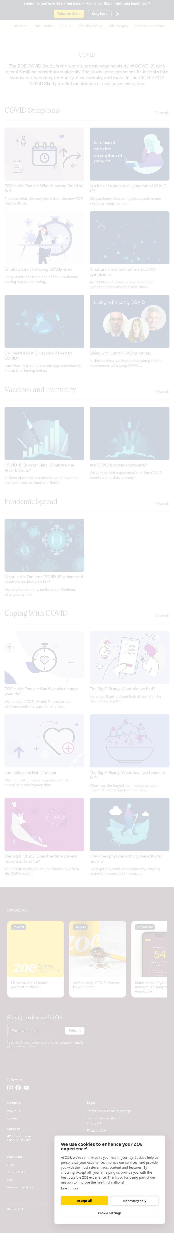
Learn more (69, 1188)
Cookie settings (109, 1213)
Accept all (84, 1201)
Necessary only (134, 1201)
